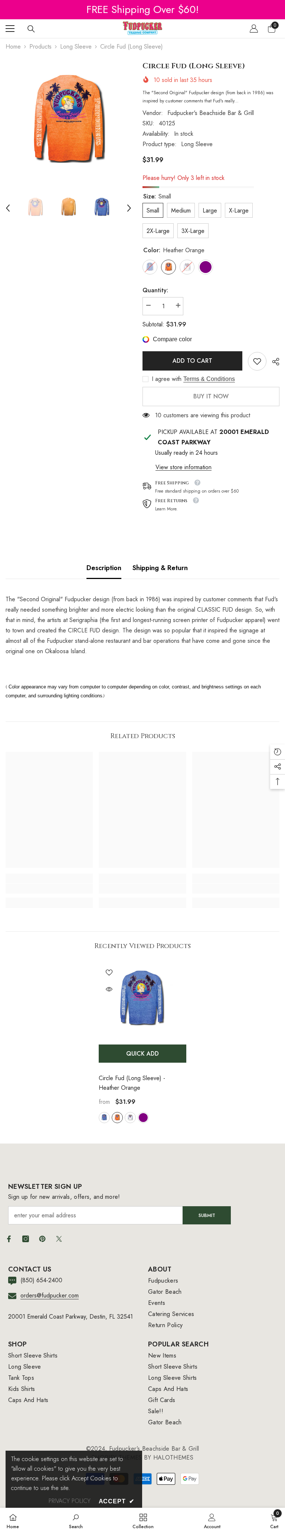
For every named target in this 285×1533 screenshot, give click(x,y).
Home (13, 46)
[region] (142, 9)
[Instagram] (25, 1238)
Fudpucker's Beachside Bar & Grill (210, 113)
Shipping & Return (160, 568)
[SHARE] (272, 362)
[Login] (254, 28)
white (130, 1117)
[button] (7, 208)
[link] (257, 361)
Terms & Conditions (209, 379)
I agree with (166, 379)
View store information (183, 467)
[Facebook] (8, 1238)
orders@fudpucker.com (49, 1295)
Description (103, 568)
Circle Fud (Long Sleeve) (132, 1083)
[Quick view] (109, 989)
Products (40, 46)
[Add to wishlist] (109, 972)
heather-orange (117, 1117)
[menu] (10, 28)
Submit (207, 1215)
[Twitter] (59, 1238)
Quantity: (155, 290)
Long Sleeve (76, 46)
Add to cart (192, 360)
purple (143, 1117)
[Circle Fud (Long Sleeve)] (142, 1001)
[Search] (31, 28)
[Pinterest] (42, 1238)
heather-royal (104, 1117)
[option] (68, 123)
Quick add (142, 1053)
